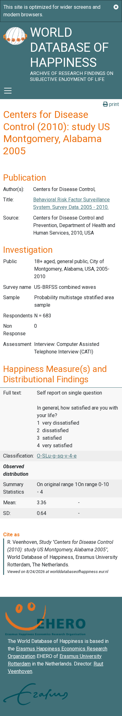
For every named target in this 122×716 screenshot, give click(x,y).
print (113, 104)
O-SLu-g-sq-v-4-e (57, 456)
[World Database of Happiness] (15, 52)
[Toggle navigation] (8, 91)
